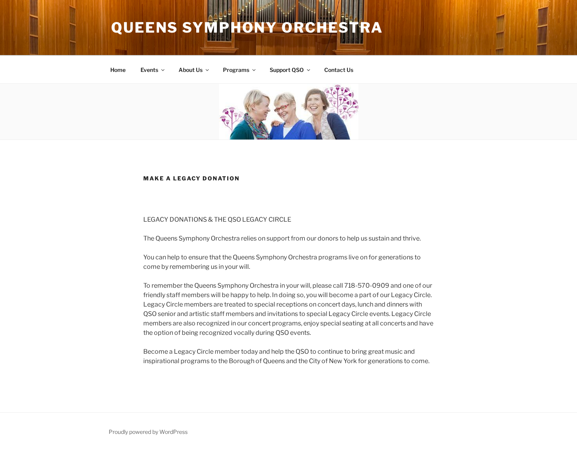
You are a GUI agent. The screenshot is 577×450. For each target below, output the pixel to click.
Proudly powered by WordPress (148, 431)
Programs (236, 69)
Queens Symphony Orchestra (247, 27)
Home (118, 69)
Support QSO (287, 69)
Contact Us (338, 69)
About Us (191, 69)
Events (149, 69)
